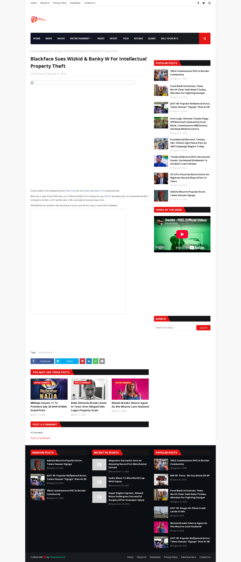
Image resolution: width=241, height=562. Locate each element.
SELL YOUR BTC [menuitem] (169, 38)
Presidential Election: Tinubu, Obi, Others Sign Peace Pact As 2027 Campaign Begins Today (188, 143)
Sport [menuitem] (114, 38)
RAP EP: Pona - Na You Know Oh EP (190, 475)
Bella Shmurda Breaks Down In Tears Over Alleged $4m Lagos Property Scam (89, 406)
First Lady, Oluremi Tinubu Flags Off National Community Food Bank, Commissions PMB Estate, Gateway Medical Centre (189, 124)
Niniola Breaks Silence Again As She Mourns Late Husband (130, 404)
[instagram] (208, 3)
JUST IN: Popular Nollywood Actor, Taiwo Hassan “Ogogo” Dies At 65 (190, 105)
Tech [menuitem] (126, 38)
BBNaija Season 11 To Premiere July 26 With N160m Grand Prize (49, 406)
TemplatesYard (57, 557)
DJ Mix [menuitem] (152, 38)
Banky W (98, 190)
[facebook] (198, 3)
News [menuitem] (49, 38)
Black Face (70, 190)
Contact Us (89, 2)
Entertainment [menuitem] (80, 38)
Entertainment (45, 51)
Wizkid (87, 190)
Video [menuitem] (100, 38)
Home (34, 2)
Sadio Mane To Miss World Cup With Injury (127, 479)
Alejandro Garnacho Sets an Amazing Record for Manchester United (128, 464)
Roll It (107, 196)
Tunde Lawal (39, 73)
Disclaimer (75, 2)
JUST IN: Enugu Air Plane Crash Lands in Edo (188, 509)
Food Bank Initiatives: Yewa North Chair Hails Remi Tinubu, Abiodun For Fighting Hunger (188, 89)
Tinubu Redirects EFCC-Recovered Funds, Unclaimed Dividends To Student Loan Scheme (190, 160)
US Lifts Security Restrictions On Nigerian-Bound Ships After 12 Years (189, 178)
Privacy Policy (60, 2)
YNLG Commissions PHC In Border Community (189, 72)
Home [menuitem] (36, 38)
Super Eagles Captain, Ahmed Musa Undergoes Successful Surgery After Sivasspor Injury (126, 496)
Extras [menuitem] (138, 38)
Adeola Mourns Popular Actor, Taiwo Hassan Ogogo (188, 193)
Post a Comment (40, 438)
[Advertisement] (90, 160)
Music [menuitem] (61, 38)
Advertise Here (188, 557)
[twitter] (204, 3)
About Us (45, 2)
